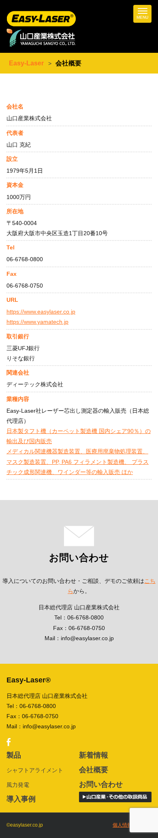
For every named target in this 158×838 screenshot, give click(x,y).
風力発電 (17, 785)
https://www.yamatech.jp (37, 321)
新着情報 (93, 755)
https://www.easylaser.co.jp (40, 311)
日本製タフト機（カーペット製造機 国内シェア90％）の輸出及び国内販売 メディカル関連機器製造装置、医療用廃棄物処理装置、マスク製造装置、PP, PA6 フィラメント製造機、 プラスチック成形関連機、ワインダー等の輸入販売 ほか (78, 451)
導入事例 (21, 799)
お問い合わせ (101, 784)
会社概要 (93, 770)
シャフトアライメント (34, 770)
